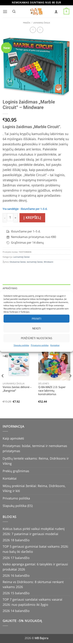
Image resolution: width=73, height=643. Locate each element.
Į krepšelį (32, 217)
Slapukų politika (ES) (18, 506)
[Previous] (3, 383)
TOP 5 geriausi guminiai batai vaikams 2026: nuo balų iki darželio (36, 549)
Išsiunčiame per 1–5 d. (26, 231)
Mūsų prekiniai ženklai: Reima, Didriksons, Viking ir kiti (34, 488)
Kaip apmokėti (13, 438)
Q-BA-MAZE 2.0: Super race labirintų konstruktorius (52, 390)
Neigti (36, 328)
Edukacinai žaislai (18, 261)
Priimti (36, 318)
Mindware (48, 261)
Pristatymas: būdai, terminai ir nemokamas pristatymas (35, 448)
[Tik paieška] (14, 11)
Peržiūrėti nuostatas (36, 338)
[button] (5, 11)
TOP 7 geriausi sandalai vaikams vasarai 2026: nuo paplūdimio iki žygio (32, 602)
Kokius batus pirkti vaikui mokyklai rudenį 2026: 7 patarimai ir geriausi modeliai (34, 531)
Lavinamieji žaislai (41, 23)
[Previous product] (40, 30)
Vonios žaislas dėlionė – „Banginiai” (17, 388)
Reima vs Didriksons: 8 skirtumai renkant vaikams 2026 (33, 584)
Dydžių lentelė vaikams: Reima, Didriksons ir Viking (36, 461)
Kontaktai (55, 345)
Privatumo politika (40, 345)
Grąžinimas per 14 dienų (27, 243)
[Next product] (33, 30)
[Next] (70, 383)
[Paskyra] (56, 11)
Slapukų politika (21, 345)
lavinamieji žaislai (35, 261)
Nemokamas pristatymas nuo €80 (33, 237)
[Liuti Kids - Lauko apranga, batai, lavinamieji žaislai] (36, 11)
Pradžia (26, 23)
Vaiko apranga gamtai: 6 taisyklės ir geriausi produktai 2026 (35, 566)
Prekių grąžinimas (16, 471)
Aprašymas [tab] (10, 288)
